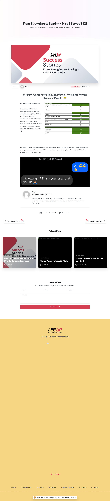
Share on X (66, 213)
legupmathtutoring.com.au (41, 194)
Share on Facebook (49, 213)
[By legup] (5, 240)
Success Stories (41, 27)
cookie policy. (69, 497)
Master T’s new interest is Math (53, 261)
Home (32, 27)
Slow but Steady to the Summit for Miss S (89, 259)
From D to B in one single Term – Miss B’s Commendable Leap (18, 259)
